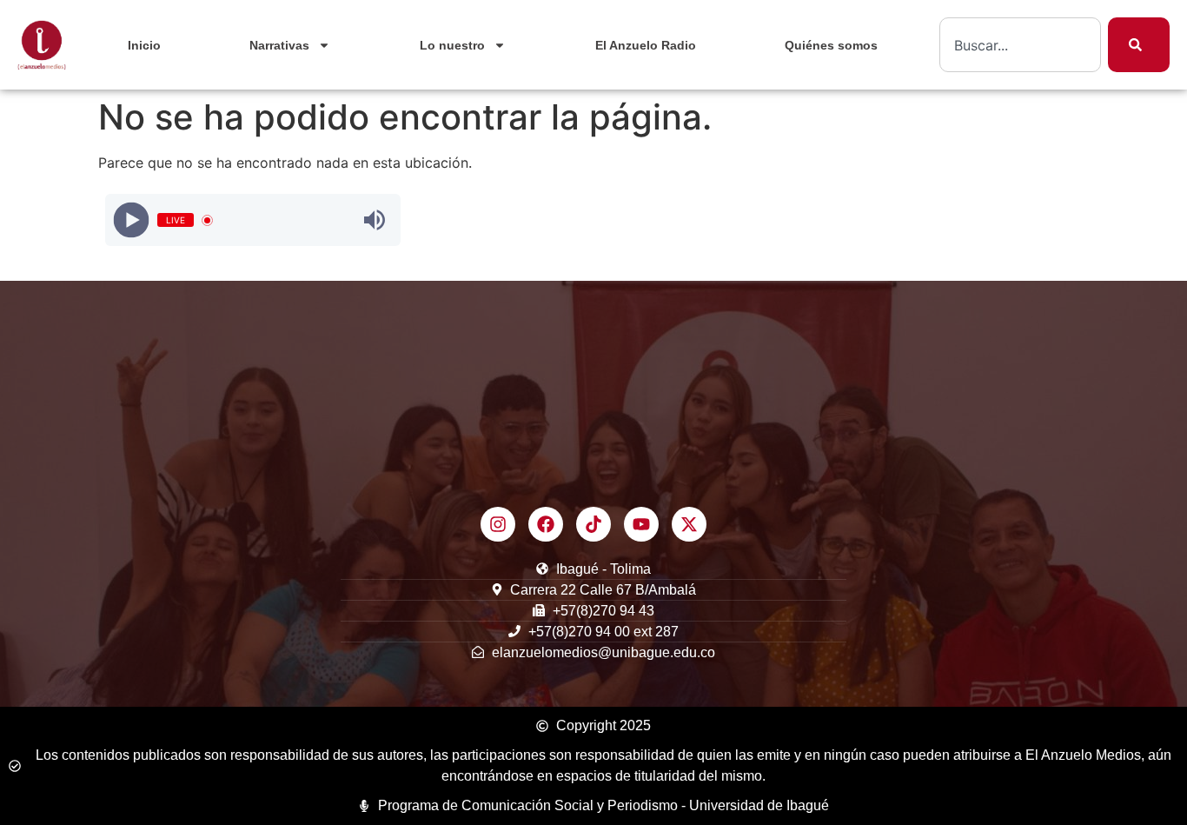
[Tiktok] (593, 524)
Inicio (144, 45)
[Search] (1139, 44)
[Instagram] (498, 524)
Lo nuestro (452, 45)
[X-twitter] (689, 524)
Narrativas (279, 45)
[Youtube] (641, 524)
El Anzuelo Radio (645, 45)
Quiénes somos (831, 45)
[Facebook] (545, 524)
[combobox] (1020, 44)
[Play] (131, 220)
